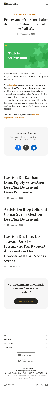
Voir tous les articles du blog (26, 14)
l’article (12, 85)
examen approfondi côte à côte (21, 116)
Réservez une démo (26, 301)
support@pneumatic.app (26, 371)
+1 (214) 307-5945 (26, 368)
